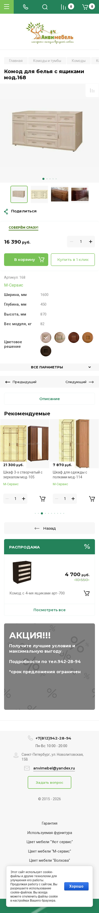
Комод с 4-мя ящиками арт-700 (37, 593)
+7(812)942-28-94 (53, 738)
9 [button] (60, 513)
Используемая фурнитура (49, 832)
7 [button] (54, 513)
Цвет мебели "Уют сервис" (49, 842)
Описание (49, 398)
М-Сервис (13, 285)
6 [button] (51, 513)
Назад (49, 528)
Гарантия (49, 823)
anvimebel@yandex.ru (54, 768)
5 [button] (56, 178)
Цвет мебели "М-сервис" (49, 851)
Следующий (76, 382)
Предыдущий (24, 382)
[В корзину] (87, 593)
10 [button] (63, 513)
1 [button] (43, 179)
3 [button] (50, 178)
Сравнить (92, 90)
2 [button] (46, 178)
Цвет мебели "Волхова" (49, 860)
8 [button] (57, 513)
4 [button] (53, 178)
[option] (49, 133)
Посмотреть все (50, 610)
